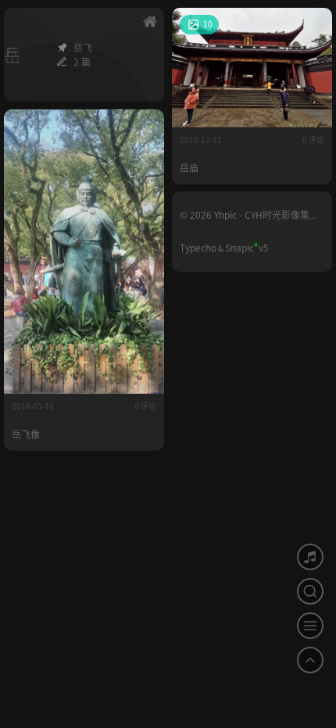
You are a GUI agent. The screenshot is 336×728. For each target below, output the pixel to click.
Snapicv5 (247, 247)
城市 (312, 24)
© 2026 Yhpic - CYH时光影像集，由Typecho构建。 (249, 220)
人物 (144, 125)
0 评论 (313, 139)
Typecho (198, 247)
